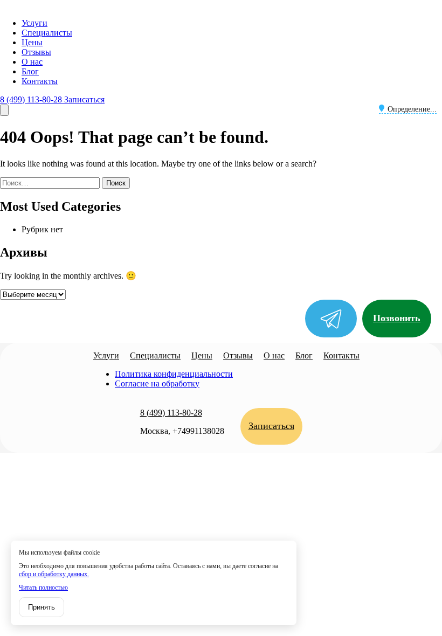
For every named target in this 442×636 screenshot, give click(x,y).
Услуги (34, 22)
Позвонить (396, 318)
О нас (32, 61)
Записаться (84, 99)
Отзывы (36, 52)
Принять (41, 607)
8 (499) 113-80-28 (32, 99)
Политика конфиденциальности (174, 373)
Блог (30, 71)
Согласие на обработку (157, 383)
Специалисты (47, 32)
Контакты (40, 81)
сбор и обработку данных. (54, 574)
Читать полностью (43, 587)
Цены (32, 42)
